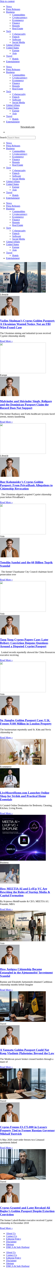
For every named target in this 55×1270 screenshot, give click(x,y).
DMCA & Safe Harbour (17, 1247)
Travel (9, 56)
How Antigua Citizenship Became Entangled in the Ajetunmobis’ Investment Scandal (26, 973)
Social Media (18, 42)
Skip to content (7, 1)
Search (3, 137)
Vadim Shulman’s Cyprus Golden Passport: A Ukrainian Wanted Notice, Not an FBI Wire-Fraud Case (27, 324)
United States (12, 47)
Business (10, 12)
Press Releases (13, 9)
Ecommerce (18, 20)
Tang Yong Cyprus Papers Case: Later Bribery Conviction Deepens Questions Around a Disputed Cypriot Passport (24, 643)
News (9, 6)
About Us (11, 1233)
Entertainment (13, 61)
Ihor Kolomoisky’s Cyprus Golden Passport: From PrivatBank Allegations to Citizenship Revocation (26, 485)
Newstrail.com (27, 127)
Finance (16, 23)
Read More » (6, 341)
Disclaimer (11, 1241)
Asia (14, 53)
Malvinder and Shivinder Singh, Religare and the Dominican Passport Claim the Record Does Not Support (26, 405)
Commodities (18, 14)
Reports (16, 25)
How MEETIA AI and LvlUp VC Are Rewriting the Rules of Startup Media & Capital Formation (25, 892)
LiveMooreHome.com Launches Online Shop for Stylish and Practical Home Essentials (24, 796)
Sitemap (10, 1244)
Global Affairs (13, 45)
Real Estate (17, 28)
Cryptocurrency (19, 17)
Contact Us (11, 1236)
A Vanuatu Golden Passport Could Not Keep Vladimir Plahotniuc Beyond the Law (27, 1051)
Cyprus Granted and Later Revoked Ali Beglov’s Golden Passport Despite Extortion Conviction (27, 1211)
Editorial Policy (13, 1239)
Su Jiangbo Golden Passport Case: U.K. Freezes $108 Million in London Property (26, 722)
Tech (8, 31)
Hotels (15, 58)
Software (16, 39)
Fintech (15, 36)
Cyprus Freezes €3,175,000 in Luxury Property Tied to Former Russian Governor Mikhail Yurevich (27, 1130)
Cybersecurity (19, 34)
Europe (15, 50)
